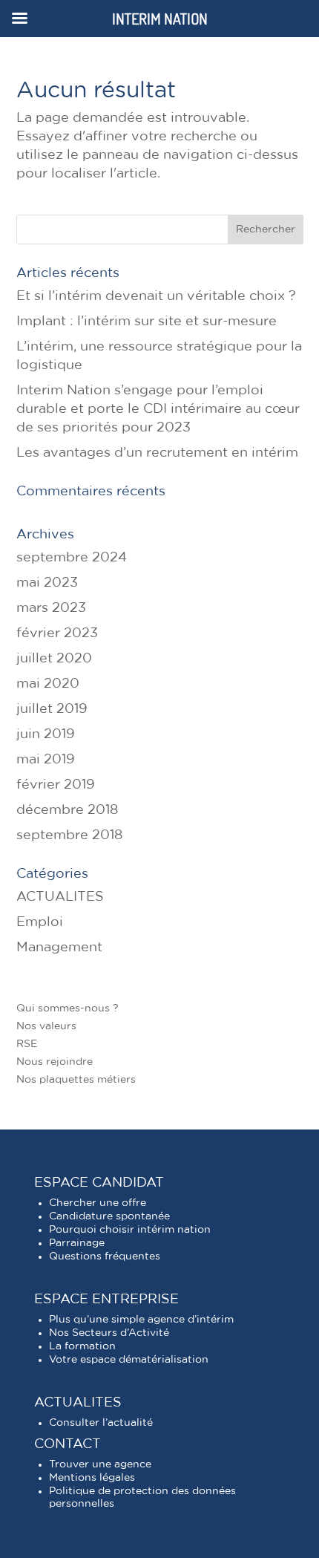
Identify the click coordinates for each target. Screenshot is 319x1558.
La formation (82, 1346)
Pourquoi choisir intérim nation (130, 1230)
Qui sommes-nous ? (67, 1008)
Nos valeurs (46, 1026)
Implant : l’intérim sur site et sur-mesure (146, 321)
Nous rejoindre (54, 1062)
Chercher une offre (97, 1203)
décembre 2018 (67, 810)
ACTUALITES (60, 897)
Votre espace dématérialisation (128, 1360)
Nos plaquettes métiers (76, 1080)
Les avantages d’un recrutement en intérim (157, 453)
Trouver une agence (100, 1464)
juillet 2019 (52, 709)
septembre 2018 (69, 835)
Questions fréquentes (104, 1256)
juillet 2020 (54, 658)
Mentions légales (92, 1478)
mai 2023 (47, 583)
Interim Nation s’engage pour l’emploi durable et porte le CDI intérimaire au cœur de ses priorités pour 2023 (158, 409)
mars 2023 (51, 608)
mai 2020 (47, 684)
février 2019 (55, 785)
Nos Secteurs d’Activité (109, 1333)
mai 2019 (45, 759)
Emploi (39, 922)
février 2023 (57, 633)
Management (59, 947)
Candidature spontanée (109, 1216)
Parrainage (77, 1243)
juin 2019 (45, 734)
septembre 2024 (71, 557)
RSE (26, 1044)
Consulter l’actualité (101, 1423)
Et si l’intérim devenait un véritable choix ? (156, 296)
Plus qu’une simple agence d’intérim (141, 1319)
